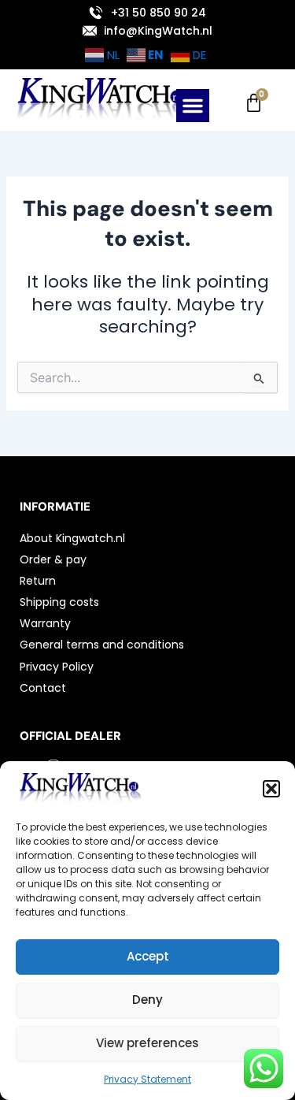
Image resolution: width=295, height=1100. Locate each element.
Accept (148, 956)
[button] (271, 789)
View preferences (147, 1043)
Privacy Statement (147, 1079)
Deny (147, 999)
